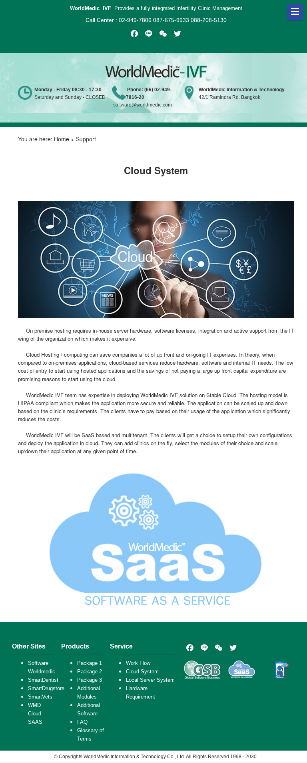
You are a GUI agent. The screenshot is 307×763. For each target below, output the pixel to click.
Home (61, 139)
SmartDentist (43, 680)
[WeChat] (218, 648)
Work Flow (138, 663)
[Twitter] (233, 648)
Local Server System (150, 680)
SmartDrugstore (46, 688)
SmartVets (40, 697)
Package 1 (89, 663)
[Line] (204, 648)
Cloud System (142, 672)
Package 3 (89, 680)
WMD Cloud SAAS (35, 713)
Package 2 (89, 672)
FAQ (82, 722)
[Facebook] (189, 648)
